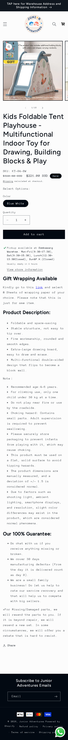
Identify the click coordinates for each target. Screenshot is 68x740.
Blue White (15, 203)
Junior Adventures (31, 721)
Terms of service (23, 732)
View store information (25, 269)
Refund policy (29, 726)
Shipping (8, 181)
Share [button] (12, 645)
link (39, 287)
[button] (5, 24)
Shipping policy (50, 732)
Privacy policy (53, 726)
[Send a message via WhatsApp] (60, 732)
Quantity (9, 212)
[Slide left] (25, 108)
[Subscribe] (56, 696)
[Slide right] (42, 108)
